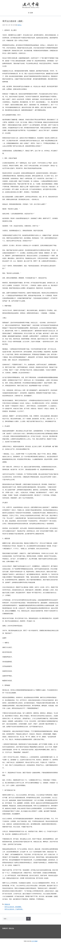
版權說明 (5, 928)
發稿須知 (11, 928)
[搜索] (28, 919)
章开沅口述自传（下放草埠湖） (14, 909)
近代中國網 (34, 941)
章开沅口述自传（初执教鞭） (13, 907)
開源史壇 (7, 904)
